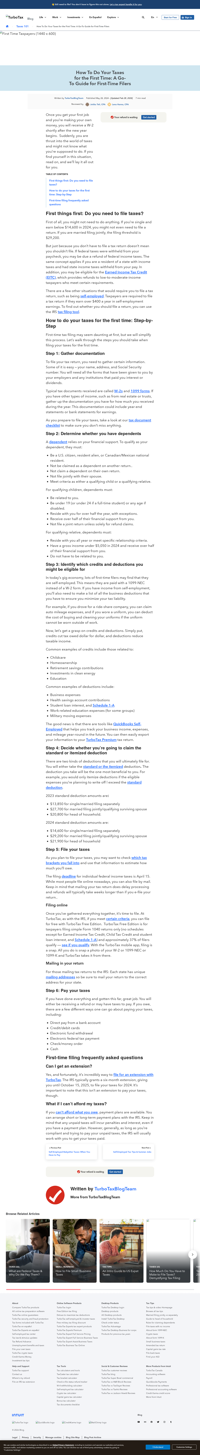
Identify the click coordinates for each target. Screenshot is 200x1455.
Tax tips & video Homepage (159, 1307)
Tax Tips (107, 1267)
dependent (58, 442)
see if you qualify (75, 945)
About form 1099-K (155, 1338)
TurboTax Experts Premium (69, 1330)
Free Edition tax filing (67, 1311)
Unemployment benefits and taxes (28, 1345)
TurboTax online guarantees (25, 1315)
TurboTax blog (108, 1374)
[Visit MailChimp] (101, 1422)
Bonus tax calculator (66, 1401)
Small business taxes (155, 1341)
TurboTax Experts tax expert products (74, 1326)
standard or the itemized (103, 766)
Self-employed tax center (24, 1334)
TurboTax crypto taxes (22, 1353)
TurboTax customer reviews (114, 1370)
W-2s (118, 391)
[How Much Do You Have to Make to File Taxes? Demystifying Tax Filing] (168, 1251)
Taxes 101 (22, 26)
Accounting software (155, 1374)
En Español (95, 17)
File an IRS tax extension (23, 1382)
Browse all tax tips (154, 1311)
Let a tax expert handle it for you (126, 4)
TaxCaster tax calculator (68, 1374)
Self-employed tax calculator (70, 1389)
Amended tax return (155, 1345)
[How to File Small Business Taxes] (75, 1251)
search (143, 17)
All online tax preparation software (28, 1311)
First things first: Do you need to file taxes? (71, 182)
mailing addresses (60, 977)
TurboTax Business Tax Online (71, 1345)
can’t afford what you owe (77, 1112)
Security (37, 1437)
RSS (145, 1422)
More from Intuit (153, 1397)
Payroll (149, 1378)
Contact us (17, 1374)
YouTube (139, 1422)
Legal (14, 1437)
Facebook (152, 1422)
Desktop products (109, 1311)
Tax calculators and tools (68, 1370)
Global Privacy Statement (63, 1445)
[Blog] (7, 26)
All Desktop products (111, 1315)
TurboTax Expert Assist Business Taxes (74, 1341)
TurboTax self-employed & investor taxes (76, 1319)
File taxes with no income (158, 1326)
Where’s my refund (21, 1378)
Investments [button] (73, 17)
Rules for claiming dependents (160, 1322)
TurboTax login (64, 1307)
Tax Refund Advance (21, 1341)
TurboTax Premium (101, 740)
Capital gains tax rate (156, 1349)
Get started (149, 117)
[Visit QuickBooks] (48, 1422)
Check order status (110, 1322)
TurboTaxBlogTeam (74, 98)
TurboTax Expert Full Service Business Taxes (77, 1338)
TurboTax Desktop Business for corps (118, 1330)
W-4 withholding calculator (69, 1385)
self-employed (92, 296)
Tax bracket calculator (67, 1378)
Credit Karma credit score (158, 1393)
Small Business (65, 1267)
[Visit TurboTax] (23, 1422)
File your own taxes (21, 1349)
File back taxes (153, 1353)
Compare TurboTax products (25, 1307)
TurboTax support (20, 1370)
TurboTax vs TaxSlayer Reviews (115, 1385)
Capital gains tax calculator (69, 1397)
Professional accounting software (161, 1389)
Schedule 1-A (103, 705)
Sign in (188, 17)
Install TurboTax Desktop (113, 1319)
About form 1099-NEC (156, 1330)
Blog (140, 1415)
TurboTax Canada (154, 1370)
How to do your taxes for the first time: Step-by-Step (69, 192)
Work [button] (55, 17)
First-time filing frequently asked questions (69, 202)
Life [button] (41, 17)
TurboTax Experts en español (25, 1330)
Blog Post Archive (92, 1437)
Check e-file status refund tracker (72, 1382)
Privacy (25, 1437)
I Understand (158, 1447)
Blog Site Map (73, 1437)
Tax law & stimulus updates (24, 1338)
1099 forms (140, 391)
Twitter (158, 1422)
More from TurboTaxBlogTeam (95, 1197)
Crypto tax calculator (66, 1393)
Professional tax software (157, 1385)
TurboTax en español (22, 1326)
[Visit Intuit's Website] (62, 1415)
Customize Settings (184, 1447)
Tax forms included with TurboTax (28, 1322)
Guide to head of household (159, 1319)
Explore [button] (111, 17)
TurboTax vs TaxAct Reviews (114, 1389)
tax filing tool (68, 312)
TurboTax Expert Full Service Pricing (73, 1334)
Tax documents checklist (68, 1404)
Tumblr (171, 1422)
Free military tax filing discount (71, 1322)
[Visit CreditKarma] (74, 1422)
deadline (69, 876)
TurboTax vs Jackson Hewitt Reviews (118, 1393)
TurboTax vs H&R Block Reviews (116, 1382)
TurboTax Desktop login (112, 1307)
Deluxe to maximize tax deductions (73, 1315)
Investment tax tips (20, 1360)
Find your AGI (152, 1357)
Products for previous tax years (115, 1334)
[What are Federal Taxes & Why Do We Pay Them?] (28, 1251)
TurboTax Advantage (111, 1326)
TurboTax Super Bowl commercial (117, 1378)
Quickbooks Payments (156, 1382)
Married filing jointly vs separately (162, 1315)
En (153, 17)
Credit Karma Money (21, 1357)
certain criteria (117, 919)
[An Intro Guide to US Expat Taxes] (121, 1251)
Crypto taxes (152, 1334)
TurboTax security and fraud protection (30, 1319)
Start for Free (170, 17)
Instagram (164, 1422)
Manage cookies (53, 1437)
